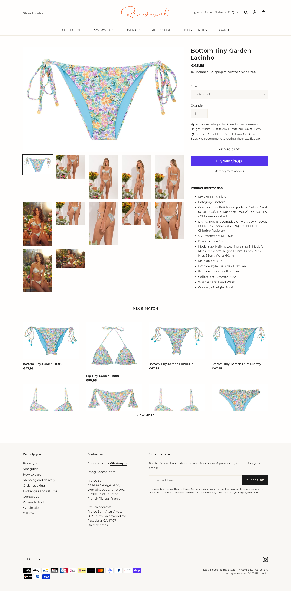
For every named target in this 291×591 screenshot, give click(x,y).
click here (253, 492)
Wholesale (31, 508)
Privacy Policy (245, 569)
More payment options (229, 171)
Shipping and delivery (39, 480)
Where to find (33, 502)
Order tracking (34, 485)
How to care (32, 474)
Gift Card (29, 513)
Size (194, 86)
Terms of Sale (227, 569)
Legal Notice (210, 569)
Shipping (216, 72)
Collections (261, 569)
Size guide (30, 469)
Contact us (31, 497)
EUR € (32, 559)
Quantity (197, 105)
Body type (30, 463)
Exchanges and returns (40, 491)
